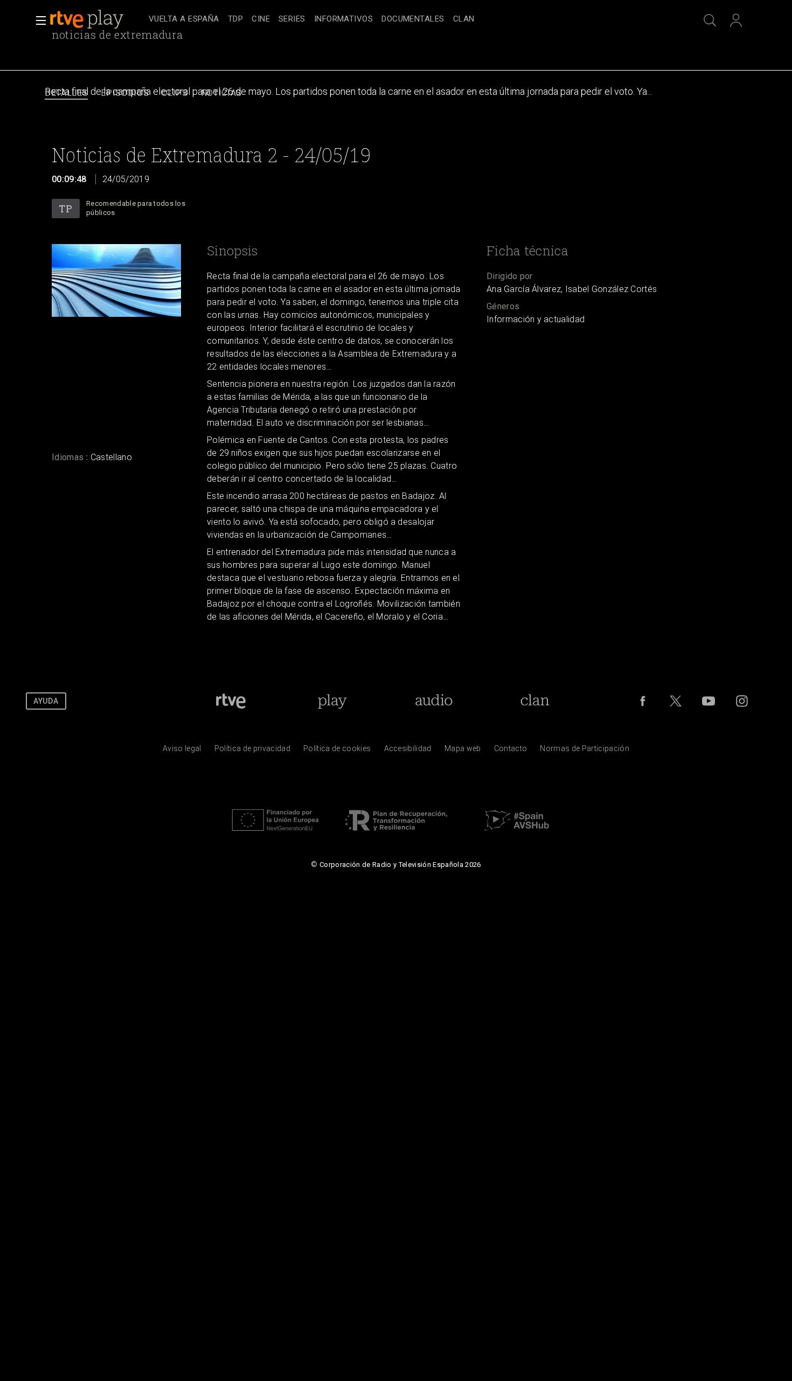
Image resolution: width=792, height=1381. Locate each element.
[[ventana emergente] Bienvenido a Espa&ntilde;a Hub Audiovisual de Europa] (517, 833)
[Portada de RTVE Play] (88, 19)
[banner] (97, 19)
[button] (38, 20)
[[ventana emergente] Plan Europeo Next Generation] (275, 833)
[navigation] (407, 19)
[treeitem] (184, 19)
